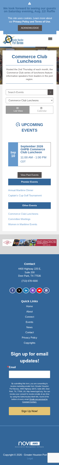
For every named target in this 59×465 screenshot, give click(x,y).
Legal (30, 458)
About (29, 311)
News (29, 327)
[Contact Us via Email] (46, 290)
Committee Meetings (19, 219)
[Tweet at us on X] (19, 290)
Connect (29, 316)
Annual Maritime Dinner (20, 190)
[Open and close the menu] (39, 38)
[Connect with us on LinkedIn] (26, 290)
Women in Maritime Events (22, 224)
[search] (50, 92)
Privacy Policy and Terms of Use (31, 21)
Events (29, 322)
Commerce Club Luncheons (23, 213)
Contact (29, 332)
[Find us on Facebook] (13, 290)
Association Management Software (29, 446)
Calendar (41, 111)
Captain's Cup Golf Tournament (25, 195)
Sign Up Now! (29, 411)
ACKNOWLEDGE (30, 28)
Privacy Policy (29, 337)
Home (29, 306)
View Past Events (30, 175)
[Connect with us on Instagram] (33, 290)
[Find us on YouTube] (39, 290)
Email (12, 367)
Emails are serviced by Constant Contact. (35, 400)
